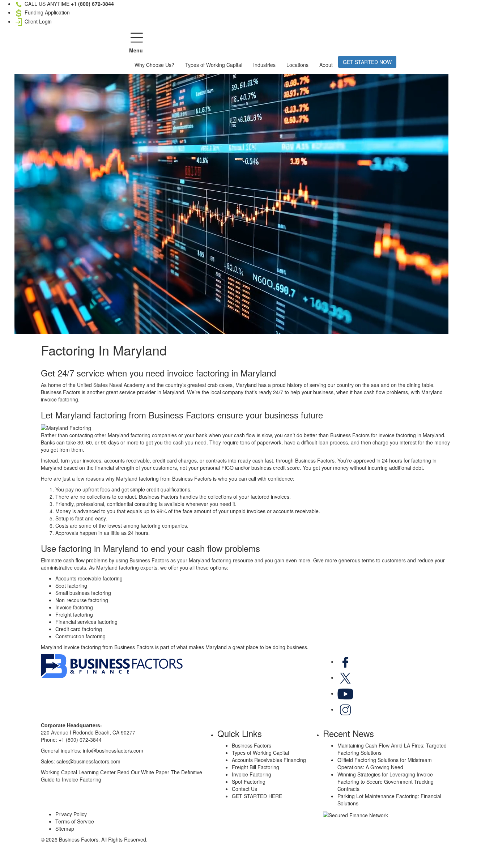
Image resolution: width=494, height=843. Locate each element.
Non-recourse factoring (81, 600)
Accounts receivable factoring (89, 578)
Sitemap (64, 828)
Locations (297, 64)
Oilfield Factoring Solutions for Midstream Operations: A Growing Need (384, 763)
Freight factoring (74, 614)
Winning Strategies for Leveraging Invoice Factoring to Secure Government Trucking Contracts (385, 781)
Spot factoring (71, 585)
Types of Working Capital (213, 64)
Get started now (367, 61)
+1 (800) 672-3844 (80, 739)
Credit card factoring (78, 629)
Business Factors (251, 745)
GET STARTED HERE (257, 796)
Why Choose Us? (154, 64)
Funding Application (46, 12)
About (326, 64)
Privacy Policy (71, 814)
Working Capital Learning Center (78, 772)
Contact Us (244, 788)
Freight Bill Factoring (255, 767)
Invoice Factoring (251, 774)
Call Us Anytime (68, 3)
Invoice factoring (74, 607)
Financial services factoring (86, 621)
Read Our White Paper (143, 772)
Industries (264, 64)
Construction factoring (80, 636)
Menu (136, 50)
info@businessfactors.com (113, 750)
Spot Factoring (248, 781)
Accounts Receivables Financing (269, 759)
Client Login (37, 21)
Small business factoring (83, 592)
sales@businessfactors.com (88, 761)
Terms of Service (74, 821)
